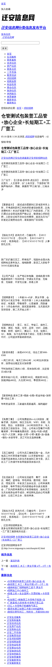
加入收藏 (5, 9)
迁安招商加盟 (14, 641)
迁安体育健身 (14, 657)
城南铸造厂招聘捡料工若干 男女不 (25, 587)
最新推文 (11, 102)
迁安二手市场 (14, 632)
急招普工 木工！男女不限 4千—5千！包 (27, 584)
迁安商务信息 (14, 629)
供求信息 (11, 63)
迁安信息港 (18, 158)
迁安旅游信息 (14, 651)
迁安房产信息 (14, 626)
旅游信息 (11, 90)
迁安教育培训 (14, 635)
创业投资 (11, 84)
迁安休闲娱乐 (14, 654)
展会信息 (11, 87)
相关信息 (6, 554)
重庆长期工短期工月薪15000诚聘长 (25, 609)
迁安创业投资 (14, 644)
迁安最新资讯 (14, 660)
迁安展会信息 (14, 648)
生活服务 (11, 57)
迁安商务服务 (14, 620)
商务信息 (11, 69)
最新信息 (6, 575)
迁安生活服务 (14, 617)
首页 (3, 3)
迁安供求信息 (14, 623)
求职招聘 (11, 78)
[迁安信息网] (19, 21)
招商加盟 (11, 81)
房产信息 (11, 66)
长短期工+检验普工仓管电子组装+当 (26, 599)
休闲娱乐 (11, 93)
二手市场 (11, 72)
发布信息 (5, 34)
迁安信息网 (7, 158)
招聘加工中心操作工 (18, 590)
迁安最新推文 (14, 663)
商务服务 (11, 60)
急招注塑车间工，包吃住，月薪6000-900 (28, 612)
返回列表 (15, 560)
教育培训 (11, 75)
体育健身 (11, 96)
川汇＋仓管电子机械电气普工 (22, 605)
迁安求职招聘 (8, 537)
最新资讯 (11, 99)
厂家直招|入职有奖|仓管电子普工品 (25, 602)
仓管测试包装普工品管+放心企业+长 (26, 581)
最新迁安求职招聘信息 (35, 158)
